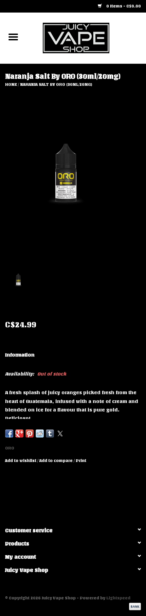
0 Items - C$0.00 (123, 6)
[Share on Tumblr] (50, 433)
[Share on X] (60, 433)
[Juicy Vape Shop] (86, 37)
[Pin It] (29, 433)
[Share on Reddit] (40, 433)
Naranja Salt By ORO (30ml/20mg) (56, 84)
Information (20, 355)
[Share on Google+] (19, 433)
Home (11, 84)
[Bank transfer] (134, 606)
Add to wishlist (21, 461)
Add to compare (56, 461)
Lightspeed (118, 598)
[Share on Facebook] (9, 433)
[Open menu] (13, 36)
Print (81, 461)
